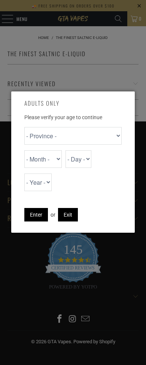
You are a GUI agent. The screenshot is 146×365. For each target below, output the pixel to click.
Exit (68, 215)
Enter (36, 215)
